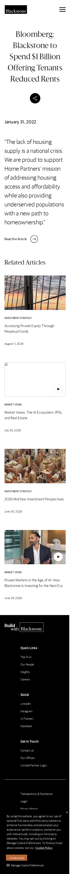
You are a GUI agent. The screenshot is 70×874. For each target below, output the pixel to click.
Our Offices (28, 758)
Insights (25, 672)
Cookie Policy (43, 848)
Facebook (26, 726)
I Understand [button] (16, 858)
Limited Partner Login (34, 765)
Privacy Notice (29, 809)
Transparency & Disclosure (37, 794)
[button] (25, 865)
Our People (27, 664)
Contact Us (27, 750)
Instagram (27, 711)
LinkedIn (26, 704)
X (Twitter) (27, 718)
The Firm (26, 657)
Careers (25, 679)
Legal (24, 801)
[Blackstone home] (35, 627)
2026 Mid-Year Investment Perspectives (34, 498)
